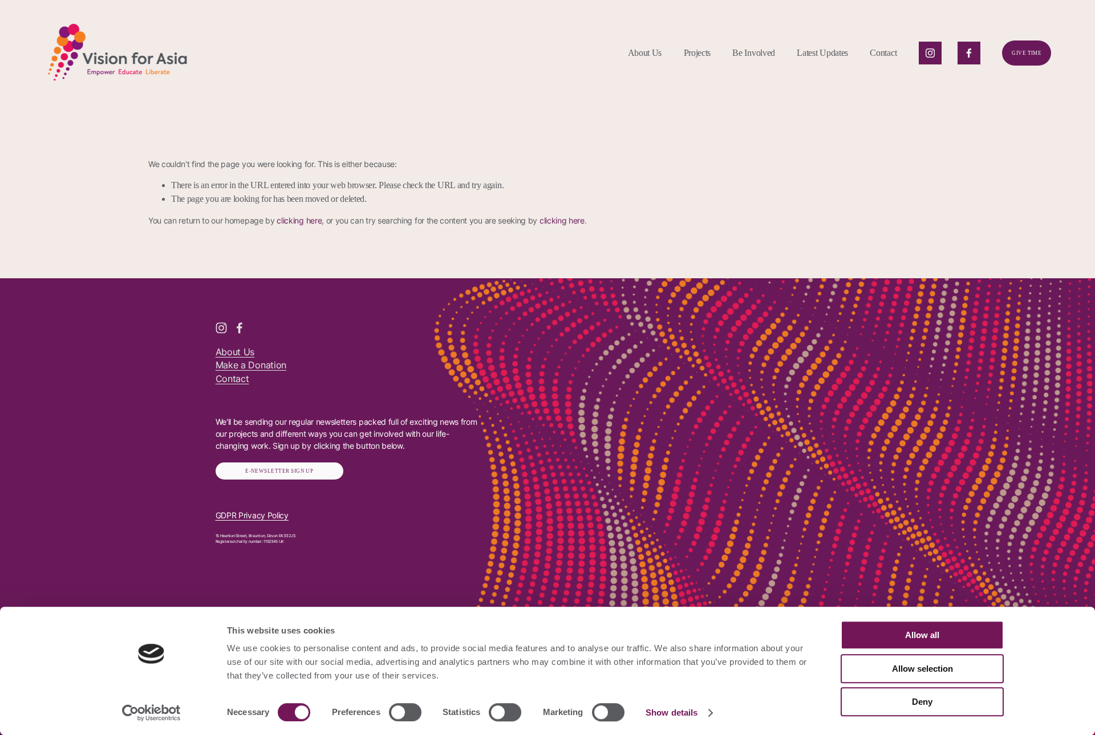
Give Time (1026, 53)
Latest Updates (822, 53)
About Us (235, 352)
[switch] (405, 712)
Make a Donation (251, 365)
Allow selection (922, 668)
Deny (922, 701)
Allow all (922, 635)
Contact (883, 53)
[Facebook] (969, 53)
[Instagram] (930, 53)
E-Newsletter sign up (279, 471)
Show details (671, 712)
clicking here (299, 220)
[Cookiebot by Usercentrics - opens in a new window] (151, 712)
